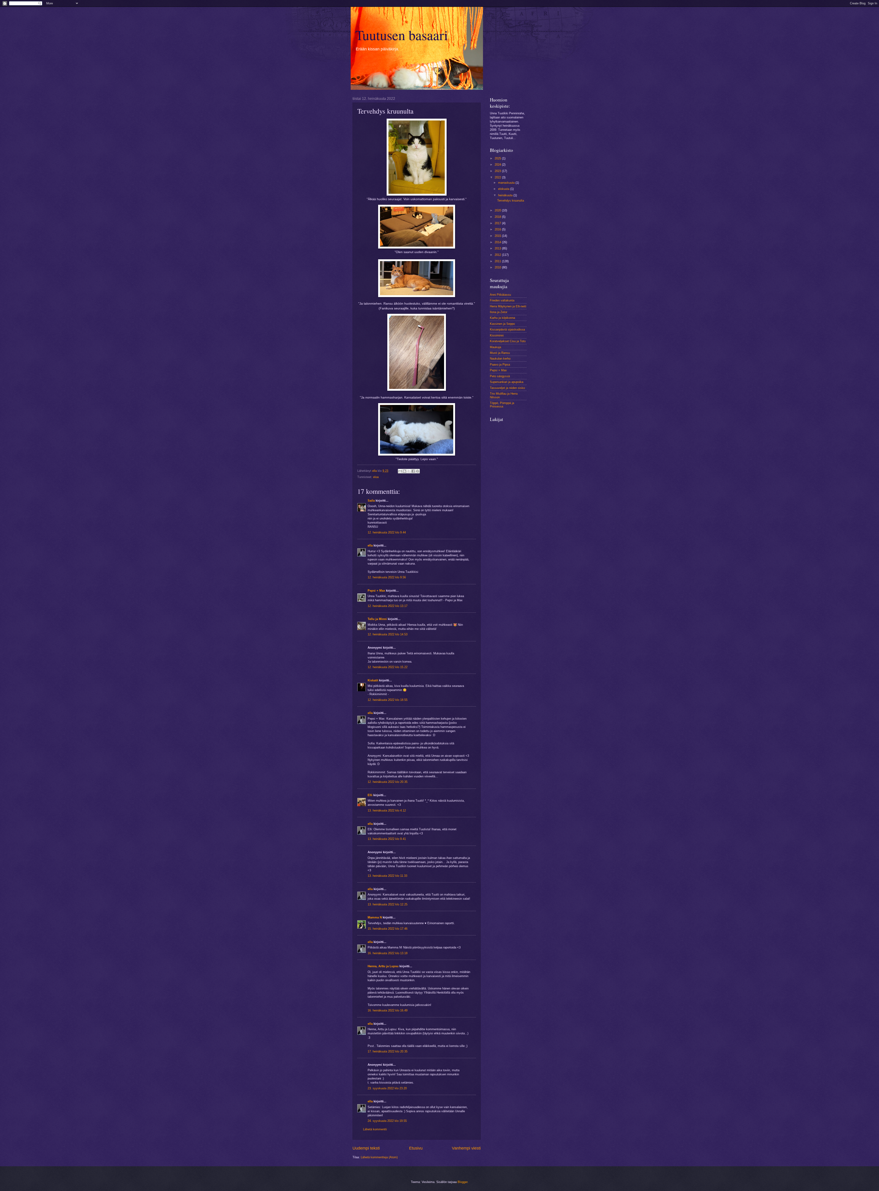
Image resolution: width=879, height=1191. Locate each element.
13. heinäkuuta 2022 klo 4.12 (387, 810)
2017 (498, 223)
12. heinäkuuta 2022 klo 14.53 (387, 634)
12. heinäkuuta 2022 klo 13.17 (387, 606)
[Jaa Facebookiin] (413, 471)
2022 (498, 177)
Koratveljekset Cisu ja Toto (508, 341)
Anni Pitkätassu (500, 294)
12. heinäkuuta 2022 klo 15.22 (387, 667)
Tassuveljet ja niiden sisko (507, 388)
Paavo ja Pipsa (500, 364)
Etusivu (416, 1148)
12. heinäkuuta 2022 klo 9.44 (387, 532)
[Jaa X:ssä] (409, 471)
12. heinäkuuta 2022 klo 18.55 (387, 700)
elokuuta (504, 189)
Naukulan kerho (500, 358)
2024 (498, 164)
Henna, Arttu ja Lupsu (383, 966)
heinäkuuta (505, 195)
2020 (498, 210)
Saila (371, 500)
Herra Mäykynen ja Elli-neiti (508, 306)
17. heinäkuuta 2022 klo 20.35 (387, 1051)
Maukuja (495, 347)
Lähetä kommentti (375, 1129)
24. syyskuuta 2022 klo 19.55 (387, 1121)
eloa (376, 477)
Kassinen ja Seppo (502, 323)
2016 (498, 229)
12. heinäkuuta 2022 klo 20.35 (387, 782)
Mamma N (375, 917)
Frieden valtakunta (502, 300)
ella (370, 545)
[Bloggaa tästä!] (404, 471)
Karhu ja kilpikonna (502, 318)
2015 (498, 236)
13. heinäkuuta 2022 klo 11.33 (387, 875)
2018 (498, 217)
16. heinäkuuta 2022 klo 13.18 (387, 953)
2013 (498, 248)
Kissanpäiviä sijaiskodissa (507, 329)
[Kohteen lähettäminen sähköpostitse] (400, 471)
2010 (498, 267)
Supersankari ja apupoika (506, 382)
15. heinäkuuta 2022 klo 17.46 (387, 928)
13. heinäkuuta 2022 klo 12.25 (387, 904)
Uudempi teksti (366, 1148)
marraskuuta (506, 182)
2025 (498, 158)
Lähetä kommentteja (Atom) (379, 1157)
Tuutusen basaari (401, 35)
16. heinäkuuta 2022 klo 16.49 (387, 1010)
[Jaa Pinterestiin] (417, 471)
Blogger (462, 1182)
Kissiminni (497, 335)
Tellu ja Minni (377, 619)
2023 (498, 171)
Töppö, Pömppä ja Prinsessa (502, 404)
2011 (498, 261)
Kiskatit (373, 680)
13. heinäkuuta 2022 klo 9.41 (387, 839)
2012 (498, 255)
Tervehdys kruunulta (510, 200)
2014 (498, 242)
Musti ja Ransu (500, 353)
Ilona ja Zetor (498, 312)
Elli (370, 795)
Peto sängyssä (500, 376)
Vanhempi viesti (466, 1148)
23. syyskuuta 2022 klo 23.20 (387, 1088)
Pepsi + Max (376, 590)
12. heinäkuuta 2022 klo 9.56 (387, 577)
